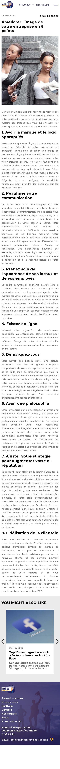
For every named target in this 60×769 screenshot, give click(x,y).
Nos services (10, 702)
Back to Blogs (49, 16)
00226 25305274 (12, 730)
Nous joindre (42, 5)
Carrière (7, 709)
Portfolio (7, 706)
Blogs (5, 717)
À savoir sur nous (12, 698)
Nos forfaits (9, 713)
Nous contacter (12, 721)
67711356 (31, 730)
